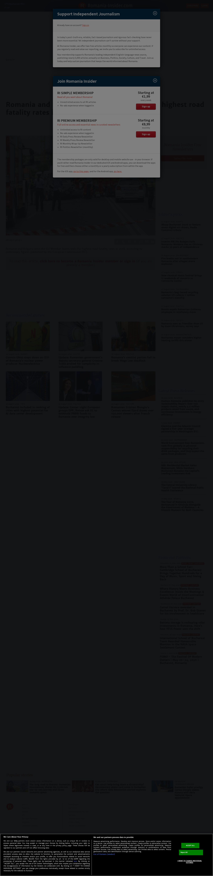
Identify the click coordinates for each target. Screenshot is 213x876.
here (75, 861)
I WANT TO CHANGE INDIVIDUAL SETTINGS (190, 862)
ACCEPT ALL (190, 845)
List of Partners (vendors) (104, 854)
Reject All (184, 852)
